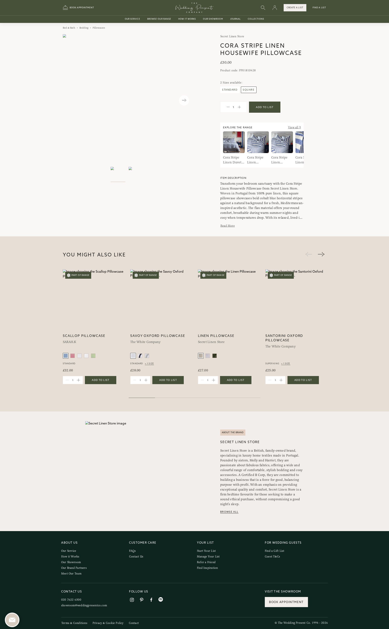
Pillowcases (99, 27)
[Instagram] (132, 600)
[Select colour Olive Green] (214, 356)
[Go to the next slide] (321, 254)
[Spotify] (160, 599)
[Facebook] (151, 600)
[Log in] (275, 8)
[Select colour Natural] (201, 356)
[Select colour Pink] (72, 356)
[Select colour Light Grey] (79, 356)
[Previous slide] (70, 100)
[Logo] (194, 8)
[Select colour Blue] (65, 356)
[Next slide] (184, 100)
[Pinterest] (141, 600)
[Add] (239, 107)
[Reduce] (228, 107)
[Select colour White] (86, 356)
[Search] (263, 8)
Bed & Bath (69, 27)
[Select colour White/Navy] (140, 356)
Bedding (83, 27)
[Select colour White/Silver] (147, 356)
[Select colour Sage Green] (93, 356)
